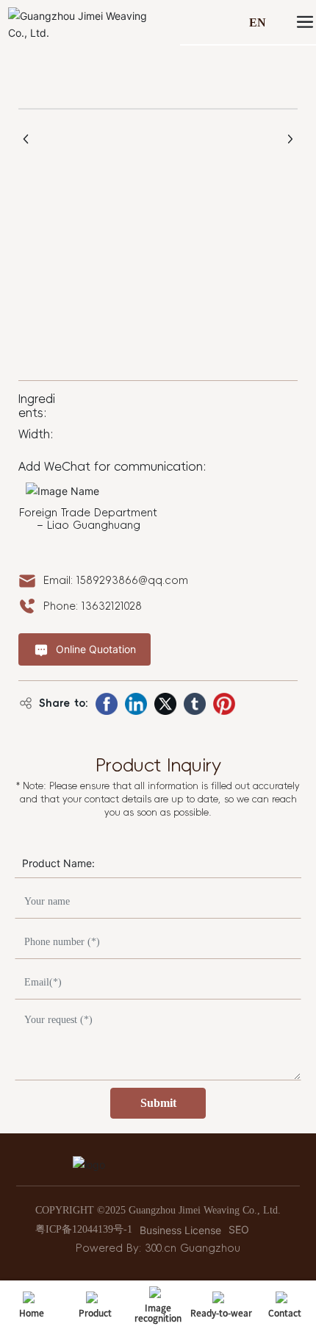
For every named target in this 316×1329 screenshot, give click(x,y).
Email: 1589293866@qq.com (115, 580)
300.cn (160, 1248)
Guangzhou (210, 1248)
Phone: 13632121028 (92, 606)
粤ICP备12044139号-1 (83, 1229)
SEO (239, 1229)
